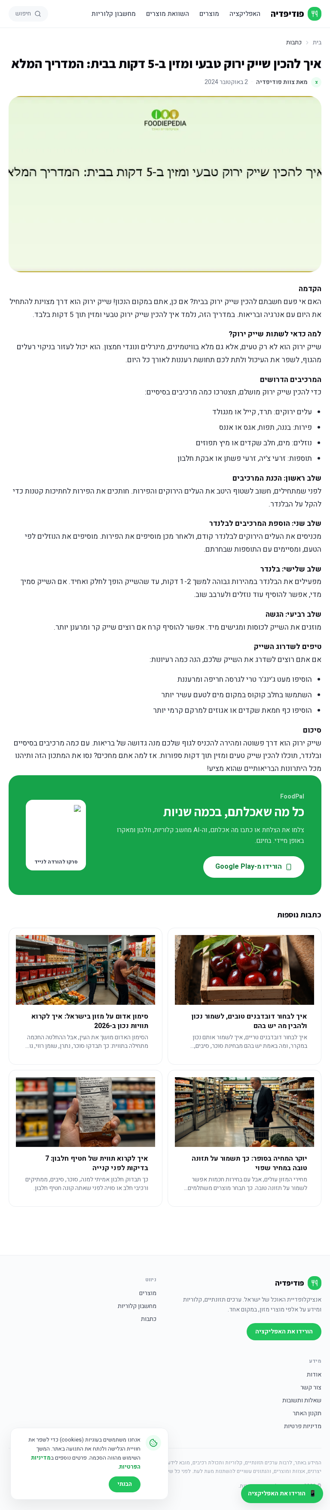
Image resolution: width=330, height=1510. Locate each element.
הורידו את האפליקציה (284, 1331)
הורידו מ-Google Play (248, 866)
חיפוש (23, 13)
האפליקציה (244, 14)
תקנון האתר (307, 1413)
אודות (314, 1374)
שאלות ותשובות (301, 1400)
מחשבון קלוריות (114, 14)
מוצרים (209, 14)
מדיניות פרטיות (302, 1426)
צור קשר (310, 1387)
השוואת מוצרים (167, 14)
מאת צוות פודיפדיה (287, 82)
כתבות (148, 1319)
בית (317, 42)
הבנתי (124, 1484)
